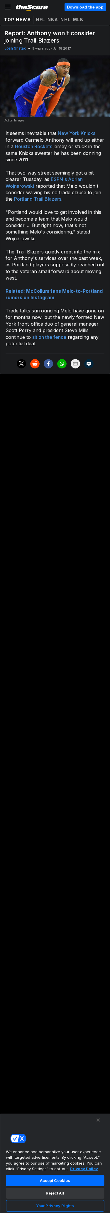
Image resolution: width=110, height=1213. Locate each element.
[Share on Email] (75, 363)
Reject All (55, 1193)
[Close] (98, 1120)
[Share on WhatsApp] (62, 363)
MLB (78, 19)
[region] (55, 1163)
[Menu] (7, 7)
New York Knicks (76, 133)
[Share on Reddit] (35, 363)
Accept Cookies (55, 1180)
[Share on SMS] (89, 363)
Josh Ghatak (15, 48)
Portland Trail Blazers (37, 199)
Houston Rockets (33, 146)
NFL (40, 19)
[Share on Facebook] (48, 363)
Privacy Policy (84, 1168)
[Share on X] (21, 363)
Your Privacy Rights (55, 1205)
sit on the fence (49, 337)
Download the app (85, 7)
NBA (53, 19)
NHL (65, 19)
